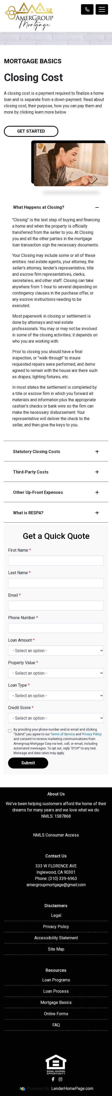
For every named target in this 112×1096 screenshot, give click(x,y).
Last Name (19, 572)
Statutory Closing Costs (36, 451)
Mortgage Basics (56, 1002)
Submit (28, 762)
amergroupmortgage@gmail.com (56, 884)
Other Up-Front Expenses (38, 492)
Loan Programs (56, 980)
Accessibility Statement (56, 937)
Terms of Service (63, 734)
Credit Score (21, 707)
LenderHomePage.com (72, 1088)
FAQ (56, 1024)
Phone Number (23, 617)
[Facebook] (53, 1079)
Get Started (31, 131)
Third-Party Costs (30, 472)
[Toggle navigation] (102, 9)
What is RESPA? (28, 512)
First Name (19, 550)
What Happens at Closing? (38, 207)
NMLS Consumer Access (56, 835)
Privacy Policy (92, 734)
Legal (56, 915)
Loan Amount (21, 640)
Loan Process (56, 991)
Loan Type (19, 685)
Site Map (56, 949)
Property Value (23, 662)
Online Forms (56, 1013)
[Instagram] (60, 1079)
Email (14, 595)
